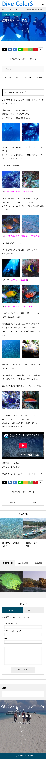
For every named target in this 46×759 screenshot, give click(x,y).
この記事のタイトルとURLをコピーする (23, 59)
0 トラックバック (33, 610)
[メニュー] (42, 3)
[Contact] (30, 716)
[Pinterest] (23, 716)
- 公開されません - (13, 631)
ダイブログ (16, 14)
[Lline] (20, 49)
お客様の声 (23, 743)
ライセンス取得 (23, 723)
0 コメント (12, 610)
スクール (23, 727)
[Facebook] (19, 716)
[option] (11, 536)
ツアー (23, 731)
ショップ (23, 735)
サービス (23, 739)
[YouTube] (27, 716)
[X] (15, 716)
